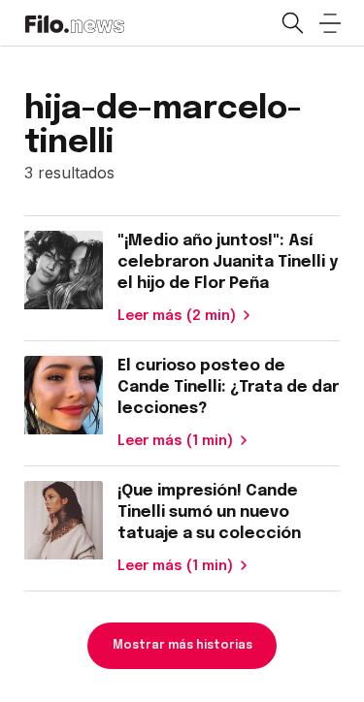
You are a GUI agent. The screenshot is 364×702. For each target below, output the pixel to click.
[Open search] (291, 23)
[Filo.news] (74, 22)
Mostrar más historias (182, 646)
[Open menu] (330, 23)
